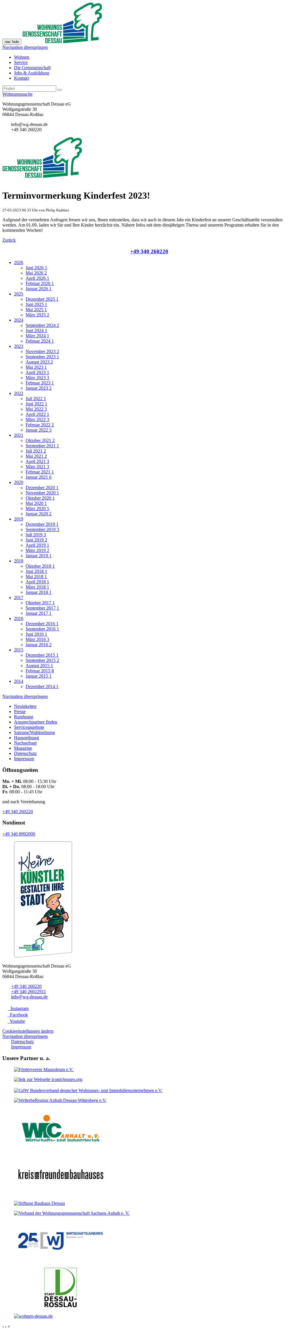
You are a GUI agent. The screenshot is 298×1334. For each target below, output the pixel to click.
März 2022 (37, 419)
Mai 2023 (36, 367)
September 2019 (42, 529)
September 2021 (42, 445)
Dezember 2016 (42, 623)
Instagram (18, 1008)
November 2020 (42, 492)
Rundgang (23, 716)
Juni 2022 (36, 403)
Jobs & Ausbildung (31, 72)
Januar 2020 (39, 513)
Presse (20, 711)
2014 (18, 681)
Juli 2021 (36, 450)
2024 (18, 320)
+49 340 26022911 (28, 991)
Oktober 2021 (40, 440)
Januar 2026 (39, 288)
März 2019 (37, 550)
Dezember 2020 (42, 487)
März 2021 (37, 466)
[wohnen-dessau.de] (33, 1316)
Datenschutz (25, 753)
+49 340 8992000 (18, 833)
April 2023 (37, 372)
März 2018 (37, 587)
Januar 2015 (39, 676)
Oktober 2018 (40, 566)
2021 (18, 435)
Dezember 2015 (42, 655)
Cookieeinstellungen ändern (28, 1031)
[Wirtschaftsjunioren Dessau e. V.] (60, 1259)
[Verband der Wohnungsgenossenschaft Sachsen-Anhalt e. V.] (72, 1213)
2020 (18, 482)
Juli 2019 (36, 534)
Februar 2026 (40, 283)
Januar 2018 (39, 592)
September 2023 (42, 356)
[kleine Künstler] (43, 956)
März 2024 (37, 335)
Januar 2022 (39, 430)
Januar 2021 (39, 477)
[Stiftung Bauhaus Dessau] (39, 1203)
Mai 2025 (36, 309)
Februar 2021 (40, 471)
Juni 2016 (36, 634)
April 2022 (37, 414)
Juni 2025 (36, 304)
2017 (18, 597)
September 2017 (42, 607)
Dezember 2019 (42, 524)
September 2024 (42, 325)
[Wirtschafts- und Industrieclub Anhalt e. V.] (60, 1146)
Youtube (16, 1021)
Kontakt (21, 78)
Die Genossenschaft (32, 67)
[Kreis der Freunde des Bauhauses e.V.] (60, 1193)
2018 (18, 560)
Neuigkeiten (25, 706)
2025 (18, 293)
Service (21, 62)
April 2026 (37, 278)
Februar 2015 (40, 670)
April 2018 (37, 581)
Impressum (24, 758)
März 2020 (37, 508)
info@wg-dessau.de (29, 996)
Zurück (9, 240)
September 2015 (42, 660)
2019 (18, 518)
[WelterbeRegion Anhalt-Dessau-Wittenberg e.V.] (60, 1100)
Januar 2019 (39, 555)
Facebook (18, 1014)
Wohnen (21, 57)
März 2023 (37, 377)
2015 (18, 649)
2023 (18, 346)
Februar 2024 (40, 341)
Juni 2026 (36, 267)
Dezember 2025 (42, 299)
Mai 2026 (36, 272)
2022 (18, 393)
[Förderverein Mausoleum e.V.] (43, 1069)
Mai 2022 (36, 409)
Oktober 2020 (40, 498)
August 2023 (39, 361)
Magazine (23, 748)
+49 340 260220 (149, 251)
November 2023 (42, 351)
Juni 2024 (36, 330)
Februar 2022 (40, 424)
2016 (18, 618)
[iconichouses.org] (48, 1079)
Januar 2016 (39, 644)
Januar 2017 (39, 613)
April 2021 (37, 461)
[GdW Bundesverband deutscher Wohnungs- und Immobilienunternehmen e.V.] (88, 1090)
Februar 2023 (40, 382)
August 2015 (39, 665)
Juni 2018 (36, 571)
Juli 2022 (36, 398)
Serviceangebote (29, 727)
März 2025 (37, 314)
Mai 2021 (36, 456)
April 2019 (37, 545)
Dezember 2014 (42, 686)
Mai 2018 (36, 576)
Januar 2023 (39, 388)
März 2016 (37, 639)
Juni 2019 (36, 539)
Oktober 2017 (40, 602)
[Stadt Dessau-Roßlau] (60, 1306)
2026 (18, 262)
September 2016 (42, 628)
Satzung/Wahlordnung (34, 732)
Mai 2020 (36, 503)
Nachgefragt (25, 742)
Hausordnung (26, 737)
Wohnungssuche (17, 94)
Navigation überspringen (25, 47)
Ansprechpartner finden (35, 721)
